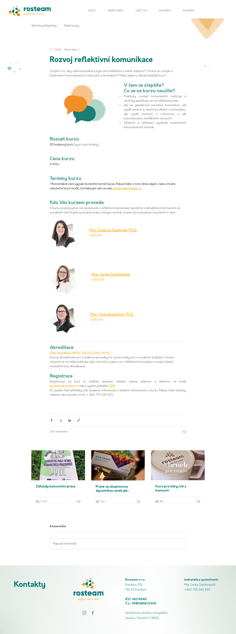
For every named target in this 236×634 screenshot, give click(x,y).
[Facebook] (93, 613)
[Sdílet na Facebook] (51, 420)
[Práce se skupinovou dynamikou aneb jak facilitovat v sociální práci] (118, 465)
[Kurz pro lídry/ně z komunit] (178, 465)
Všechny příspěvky (44, 25)
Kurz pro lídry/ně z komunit (170, 488)
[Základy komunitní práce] (58, 465)
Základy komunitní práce (55, 486)
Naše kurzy (71, 25)
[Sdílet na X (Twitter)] (60, 420)
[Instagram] (84, 613)
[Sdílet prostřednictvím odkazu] (78, 420)
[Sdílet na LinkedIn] (69, 420)
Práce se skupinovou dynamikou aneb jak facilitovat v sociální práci (116, 489)
